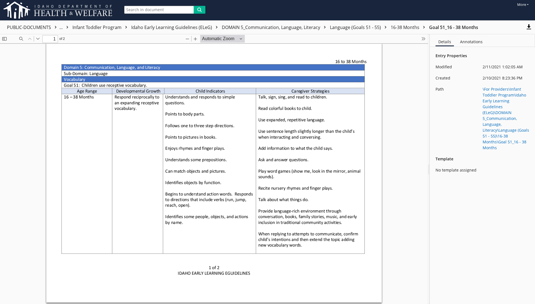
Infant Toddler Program (97, 27)
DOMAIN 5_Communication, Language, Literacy (271, 27)
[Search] (199, 10)
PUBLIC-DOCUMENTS (35, 27)
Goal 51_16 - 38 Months (453, 27)
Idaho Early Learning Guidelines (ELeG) (172, 27)
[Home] (59, 10)
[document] (482, 169)
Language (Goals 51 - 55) (356, 27)
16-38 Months (405, 27)
